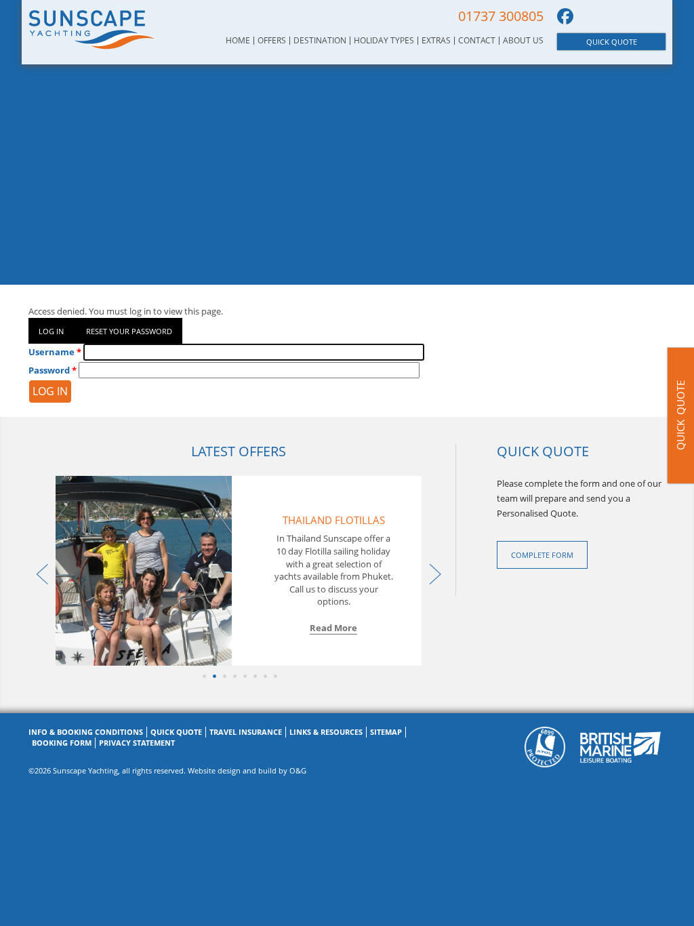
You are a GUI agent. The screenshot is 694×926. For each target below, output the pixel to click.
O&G (297, 770)
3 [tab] (223, 676)
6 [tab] (254, 676)
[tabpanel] (239, 571)
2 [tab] (213, 676)
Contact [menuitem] (476, 41)
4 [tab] (233, 676)
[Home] (91, 29)
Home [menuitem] (238, 41)
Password (49, 370)
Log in (51, 331)
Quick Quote (611, 42)
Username (51, 352)
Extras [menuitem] (436, 41)
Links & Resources (326, 732)
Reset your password (129, 331)
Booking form (61, 743)
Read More (333, 628)
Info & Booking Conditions (85, 732)
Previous (38, 571)
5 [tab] (244, 676)
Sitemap (386, 732)
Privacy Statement (137, 743)
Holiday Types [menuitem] (384, 41)
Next (431, 571)
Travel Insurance (245, 732)
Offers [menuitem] (272, 41)
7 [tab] (264, 676)
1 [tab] (203, 676)
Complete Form (542, 555)
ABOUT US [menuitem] (523, 41)
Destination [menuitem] (319, 41)
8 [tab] (274, 676)
